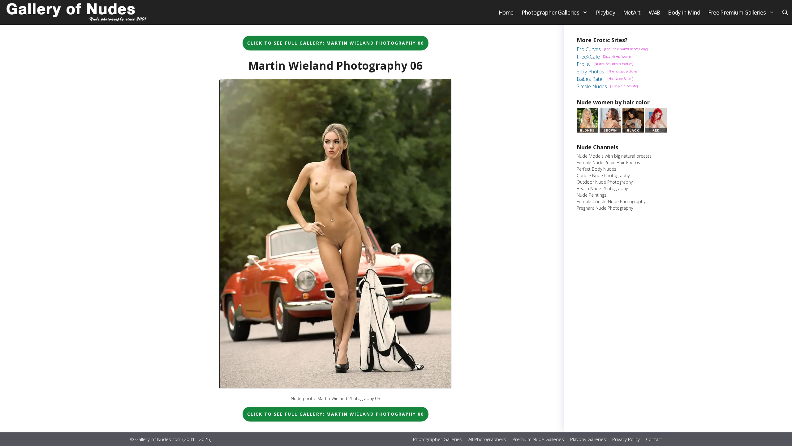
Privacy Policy (626, 439)
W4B (654, 12)
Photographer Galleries (550, 12)
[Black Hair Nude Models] (633, 130)
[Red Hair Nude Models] (656, 130)
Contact (654, 439)
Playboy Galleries (588, 439)
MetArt (632, 12)
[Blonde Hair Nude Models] (587, 130)
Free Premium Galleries (737, 12)
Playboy (605, 12)
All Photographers (487, 439)
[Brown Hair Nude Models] (610, 130)
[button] (785, 12)
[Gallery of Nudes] (77, 12)
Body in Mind (684, 12)
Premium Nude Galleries (538, 439)
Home (506, 12)
